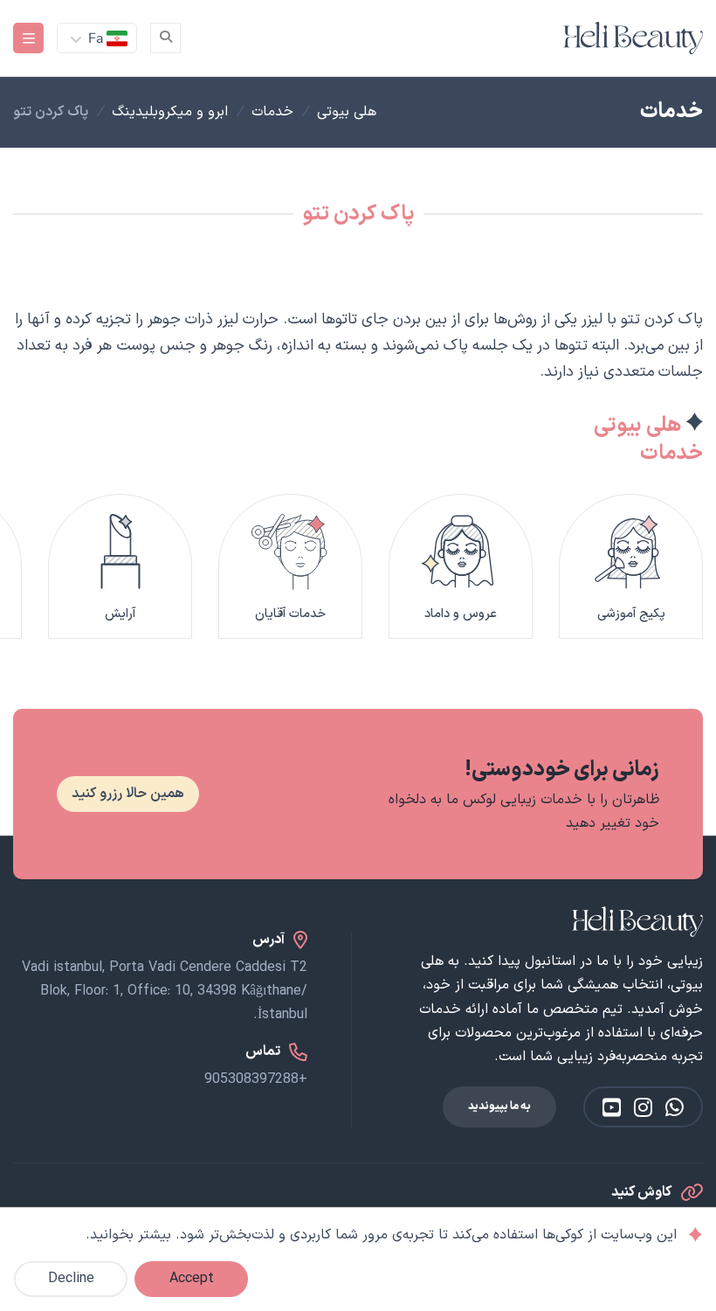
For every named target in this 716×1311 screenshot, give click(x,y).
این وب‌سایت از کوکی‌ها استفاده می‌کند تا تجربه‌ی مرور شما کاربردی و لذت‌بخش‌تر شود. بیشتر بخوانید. (381, 1234)
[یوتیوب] (611, 1107)
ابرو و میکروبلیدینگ (170, 111)
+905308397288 (255, 1079)
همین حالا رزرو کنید (128, 793)
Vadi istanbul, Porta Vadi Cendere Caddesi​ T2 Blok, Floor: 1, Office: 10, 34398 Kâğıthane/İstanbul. (164, 991)
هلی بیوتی (346, 111)
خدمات (272, 111)
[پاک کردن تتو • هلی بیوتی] (633, 38)
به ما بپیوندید (499, 1106)
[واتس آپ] (674, 1107)
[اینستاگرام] (643, 1107)
